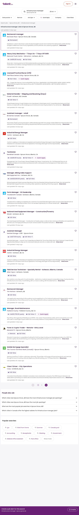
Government (57, 433)
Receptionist (27, 433)
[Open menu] (75, 4)
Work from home (23, 428)
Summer (40, 428)
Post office (34, 439)
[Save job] (76, 34)
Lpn (8, 428)
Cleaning (42, 433)
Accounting (11, 433)
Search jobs (4, 23)
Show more (62, 45)
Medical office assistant (15, 439)
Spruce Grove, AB (14, 23)
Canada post (54, 428)
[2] (46, 385)
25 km (52, 12)
